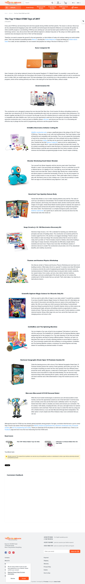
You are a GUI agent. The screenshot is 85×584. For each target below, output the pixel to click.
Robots (36, 425)
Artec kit (34, 39)
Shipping (46, 560)
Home (6, 13)
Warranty (46, 563)
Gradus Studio (57, 581)
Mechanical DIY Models (41, 7)
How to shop (47, 573)
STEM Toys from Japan (63, 7)
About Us (7, 560)
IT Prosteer (45, 581)
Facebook (7, 429)
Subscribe (74, 551)
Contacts (7, 557)
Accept (24, 578)
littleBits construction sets (39, 132)
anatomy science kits (37, 210)
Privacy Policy (47, 566)
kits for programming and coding (21, 427)
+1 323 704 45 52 (48, 539)
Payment (46, 557)
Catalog (12, 7)
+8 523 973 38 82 (48, 537)
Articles (10, 13)
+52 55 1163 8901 (48, 542)
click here (46, 119)
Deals (76, 7)
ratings (45, 140)
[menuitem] (29, 8)
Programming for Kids (52, 7)
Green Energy (30, 7)
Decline (13, 578)
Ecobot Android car (50, 39)
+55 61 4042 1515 (48, 545)
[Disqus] (42, 499)
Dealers (46, 570)
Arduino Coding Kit (52, 142)
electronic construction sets (63, 425)
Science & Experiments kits (47, 425)
